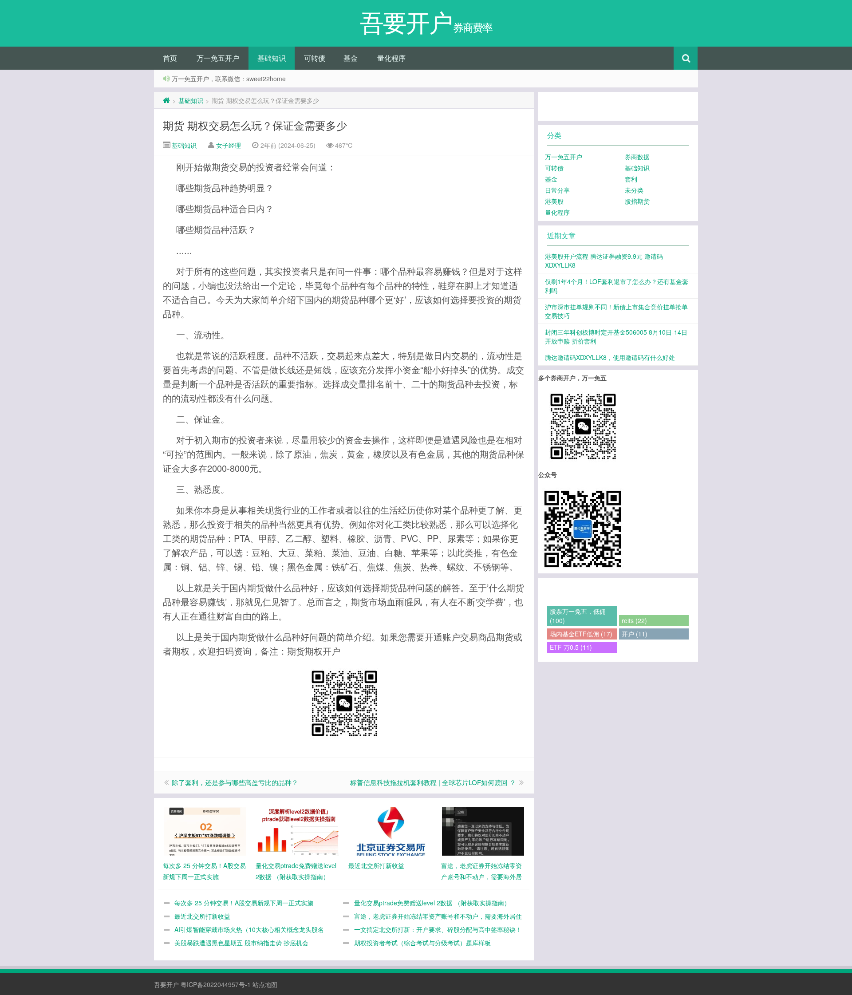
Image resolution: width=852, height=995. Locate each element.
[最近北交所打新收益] (390, 830)
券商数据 (637, 156)
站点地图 (264, 984)
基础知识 (271, 58)
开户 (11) (634, 633)
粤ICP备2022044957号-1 (216, 984)
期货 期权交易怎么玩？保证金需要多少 (255, 125)
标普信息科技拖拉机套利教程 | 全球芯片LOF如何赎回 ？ (433, 782)
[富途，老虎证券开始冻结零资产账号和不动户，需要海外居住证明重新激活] (483, 830)
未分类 (634, 190)
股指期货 (637, 201)
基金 (350, 58)
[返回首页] (166, 100)
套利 (631, 178)
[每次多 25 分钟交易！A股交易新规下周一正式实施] (205, 830)
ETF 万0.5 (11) (571, 647)
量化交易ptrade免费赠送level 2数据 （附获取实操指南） (432, 902)
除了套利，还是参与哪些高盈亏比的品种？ (235, 782)
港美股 (554, 201)
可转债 (314, 58)
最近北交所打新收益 (202, 916)
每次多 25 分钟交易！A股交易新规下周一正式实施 (243, 902)
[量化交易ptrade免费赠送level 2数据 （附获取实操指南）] (297, 830)
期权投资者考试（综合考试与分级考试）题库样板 (422, 942)
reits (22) (634, 620)
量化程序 (391, 58)
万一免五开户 (218, 58)
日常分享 (557, 190)
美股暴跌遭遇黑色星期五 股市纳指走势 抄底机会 (241, 942)
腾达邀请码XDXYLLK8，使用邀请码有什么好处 (610, 357)
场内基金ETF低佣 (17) (581, 633)
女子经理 (228, 145)
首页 (170, 58)
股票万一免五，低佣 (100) (578, 616)
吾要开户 (166, 984)
